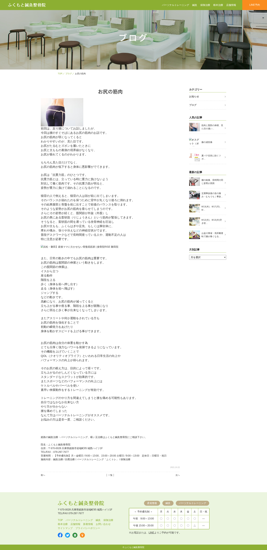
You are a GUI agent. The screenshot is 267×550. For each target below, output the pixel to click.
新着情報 (88, 524)
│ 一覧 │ (110, 475)
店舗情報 (231, 5)
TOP (60, 73)
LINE (151, 532)
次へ (178, 475)
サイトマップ (65, 528)
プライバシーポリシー (87, 528)
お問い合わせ (103, 524)
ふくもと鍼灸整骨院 (134, 547)
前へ (43, 475)
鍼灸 (194, 5)
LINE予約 (254, 5)
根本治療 (218, 5)
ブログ (68, 73)
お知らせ (194, 96)
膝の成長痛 (206, 142)
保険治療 (205, 5)
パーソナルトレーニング (175, 5)
